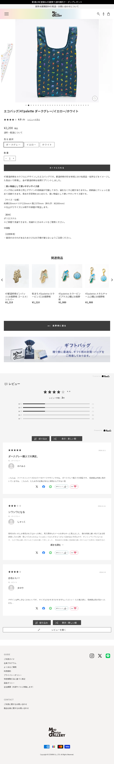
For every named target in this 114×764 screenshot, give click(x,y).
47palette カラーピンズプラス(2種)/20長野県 (69, 296)
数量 (6, 152)
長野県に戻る (59, 325)
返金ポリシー (9, 683)
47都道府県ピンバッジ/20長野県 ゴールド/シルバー (16, 296)
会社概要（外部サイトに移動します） (19, 687)
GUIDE (7, 654)
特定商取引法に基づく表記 (14, 679)
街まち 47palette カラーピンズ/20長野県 (43, 295)
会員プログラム (10, 663)
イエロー (32, 144)
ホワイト (47, 144)
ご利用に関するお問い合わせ (15, 704)
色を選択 (9, 139)
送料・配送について (13, 132)
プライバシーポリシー (13, 675)
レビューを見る (33, 119)
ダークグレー (13, 144)
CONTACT (9, 699)
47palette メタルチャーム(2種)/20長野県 (96, 295)
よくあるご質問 (10, 667)
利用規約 (7, 671)
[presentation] (2, 279)
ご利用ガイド (9, 659)
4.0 (69, 391)
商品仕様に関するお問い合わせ (16, 708)
